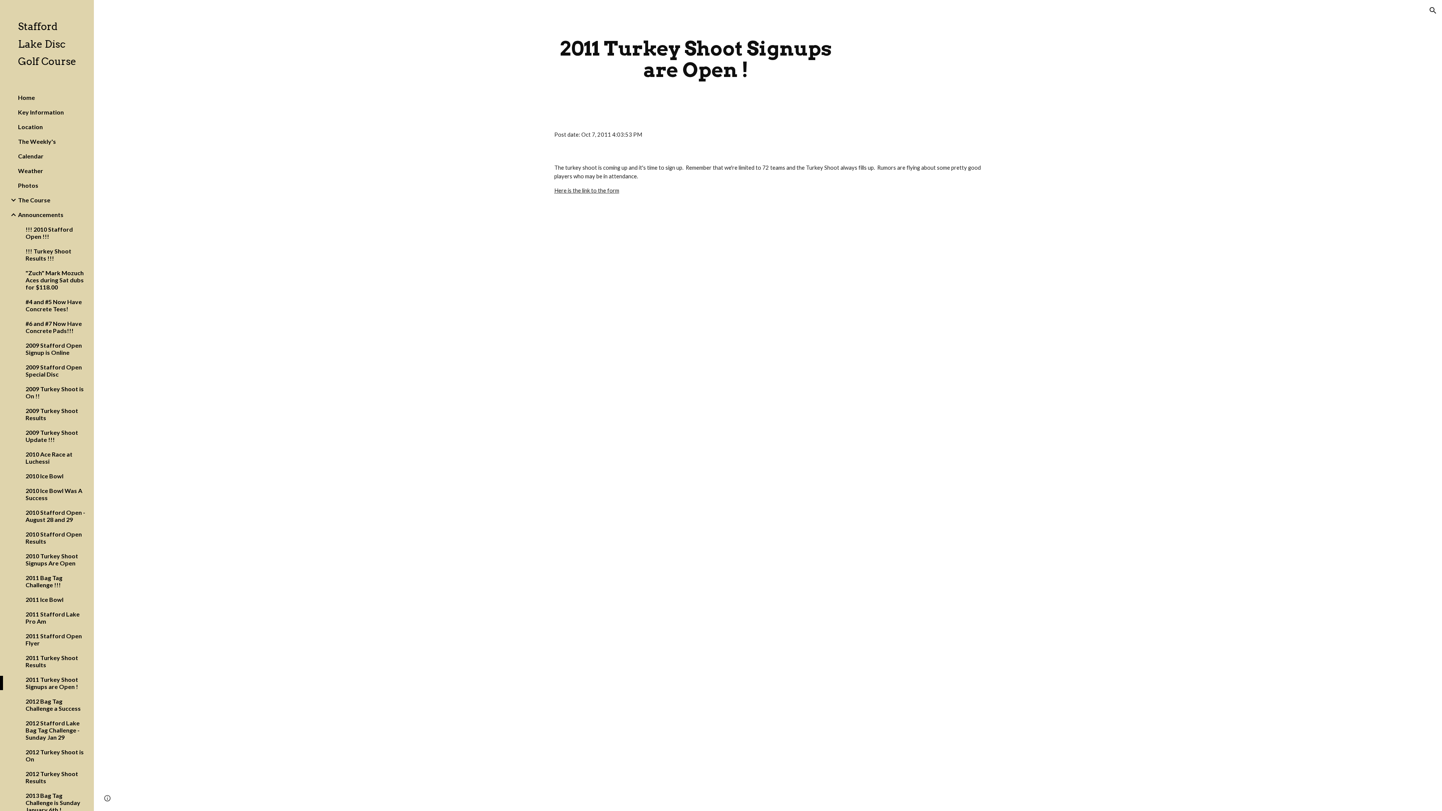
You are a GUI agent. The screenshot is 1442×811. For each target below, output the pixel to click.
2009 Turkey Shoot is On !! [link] (55, 392)
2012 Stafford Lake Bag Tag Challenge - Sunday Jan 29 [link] (53, 730)
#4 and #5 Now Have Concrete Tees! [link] (54, 305)
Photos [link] (28, 185)
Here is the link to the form (586, 190)
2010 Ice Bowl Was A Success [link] (54, 494)
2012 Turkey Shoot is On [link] (55, 755)
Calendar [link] (31, 156)
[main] (695, 59)
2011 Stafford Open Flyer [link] (54, 639)
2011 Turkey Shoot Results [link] (52, 661)
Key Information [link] (41, 112)
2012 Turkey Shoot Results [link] (52, 777)
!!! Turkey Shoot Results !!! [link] (48, 254)
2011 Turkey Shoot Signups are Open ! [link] (52, 683)
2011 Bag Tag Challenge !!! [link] (44, 581)
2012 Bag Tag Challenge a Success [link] (53, 705)
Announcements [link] (40, 214)
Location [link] (30, 126)
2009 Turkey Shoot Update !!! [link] (52, 436)
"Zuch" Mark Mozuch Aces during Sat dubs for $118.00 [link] (55, 280)
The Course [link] (34, 200)
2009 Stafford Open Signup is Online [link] (54, 349)
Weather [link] (30, 170)
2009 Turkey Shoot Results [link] (52, 414)
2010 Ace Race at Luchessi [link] (49, 458)
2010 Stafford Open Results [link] (54, 538)
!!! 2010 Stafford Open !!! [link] (49, 233)
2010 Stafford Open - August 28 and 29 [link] (55, 516)
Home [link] (26, 97)
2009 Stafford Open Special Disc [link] (54, 370)
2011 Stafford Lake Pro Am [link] (53, 618)
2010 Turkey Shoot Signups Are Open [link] (52, 559)
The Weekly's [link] (37, 141)
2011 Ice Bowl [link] (44, 599)
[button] (1433, 11)
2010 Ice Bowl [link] (44, 475)
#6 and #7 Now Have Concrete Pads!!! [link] (54, 327)
